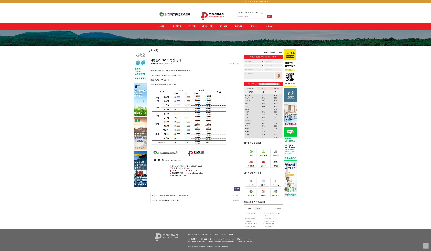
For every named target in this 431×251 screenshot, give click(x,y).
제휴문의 (260, 1)
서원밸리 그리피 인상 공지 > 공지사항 (215, 16)
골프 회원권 (250, 89)
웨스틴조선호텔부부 (269, 218)
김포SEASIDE (249, 120)
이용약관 (231, 234)
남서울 (247, 129)
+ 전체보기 (278, 208)
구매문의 (215, 234)
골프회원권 (177, 26)
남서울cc (247, 134)
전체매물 (161, 26)
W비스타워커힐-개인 (250, 226)
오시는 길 (196, 234)
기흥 (246, 117)
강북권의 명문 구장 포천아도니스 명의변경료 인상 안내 (174, 195)
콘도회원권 (192, 26)
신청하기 (278, 76)
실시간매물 (223, 26)
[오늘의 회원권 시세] (253, 84)
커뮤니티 (269, 26)
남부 (246, 126)
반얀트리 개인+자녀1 (269, 221)
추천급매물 (239, 26)
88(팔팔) (247, 95)
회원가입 (254, 1)
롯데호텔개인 (248, 221)
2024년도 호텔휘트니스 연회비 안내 (247, 13)
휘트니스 (276, 89)
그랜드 (247, 109)
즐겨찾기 (266, 1)
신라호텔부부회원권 (250, 213)
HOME (266, 52)
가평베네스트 (249, 98)
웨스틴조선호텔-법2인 (251, 224)
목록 (237, 189)
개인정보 (223, 234)
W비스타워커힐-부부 (269, 224)
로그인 (249, 1)
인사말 (189, 234)
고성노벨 (247, 101)
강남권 (258, 208)
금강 (246, 115)
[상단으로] (426, 246)
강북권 (249, 208)
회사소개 (254, 26)
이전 (260, 13)
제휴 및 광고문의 (206, 234)
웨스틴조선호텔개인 (250, 218)
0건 (162, 63)
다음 (262, 13)
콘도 (263, 89)
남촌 (246, 137)
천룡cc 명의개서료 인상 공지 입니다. (169, 200)
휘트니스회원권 (207, 26)
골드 (246, 103)
